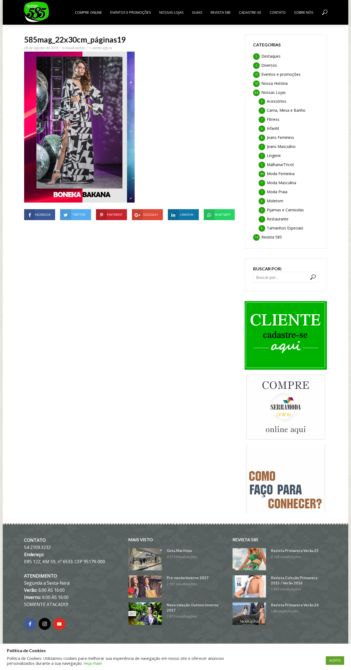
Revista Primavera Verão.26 (295, 605)
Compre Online (88, 12)
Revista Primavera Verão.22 (295, 550)
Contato (278, 12)
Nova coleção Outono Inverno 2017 (192, 607)
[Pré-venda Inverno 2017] (145, 586)
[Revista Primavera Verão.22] (249, 559)
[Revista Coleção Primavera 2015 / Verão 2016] (249, 586)
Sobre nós (303, 12)
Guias (197, 12)
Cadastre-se (250, 12)
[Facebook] (30, 624)
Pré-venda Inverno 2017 (187, 578)
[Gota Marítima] (145, 559)
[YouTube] (59, 624)
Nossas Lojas (171, 12)
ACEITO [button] (335, 660)
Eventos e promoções (130, 12)
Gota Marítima (179, 550)
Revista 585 (221, 12)
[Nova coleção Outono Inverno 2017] (145, 613)
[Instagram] (45, 624)
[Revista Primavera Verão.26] (249, 613)
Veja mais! (93, 663)
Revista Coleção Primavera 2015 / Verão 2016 (294, 580)
